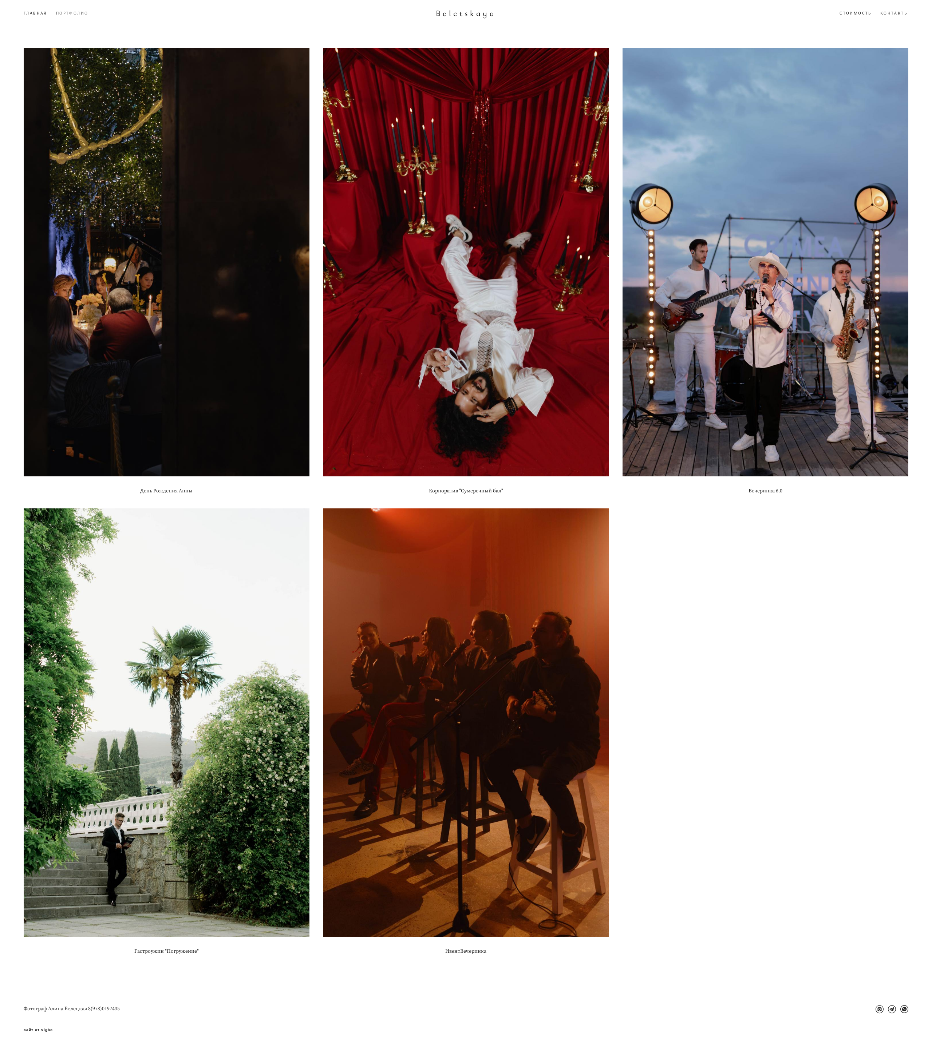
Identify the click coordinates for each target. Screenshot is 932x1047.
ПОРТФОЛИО (72, 13)
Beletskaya (466, 13)
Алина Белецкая (67, 1008)
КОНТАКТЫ (894, 13)
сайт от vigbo (38, 1030)
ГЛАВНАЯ (35, 13)
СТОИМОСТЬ (856, 13)
